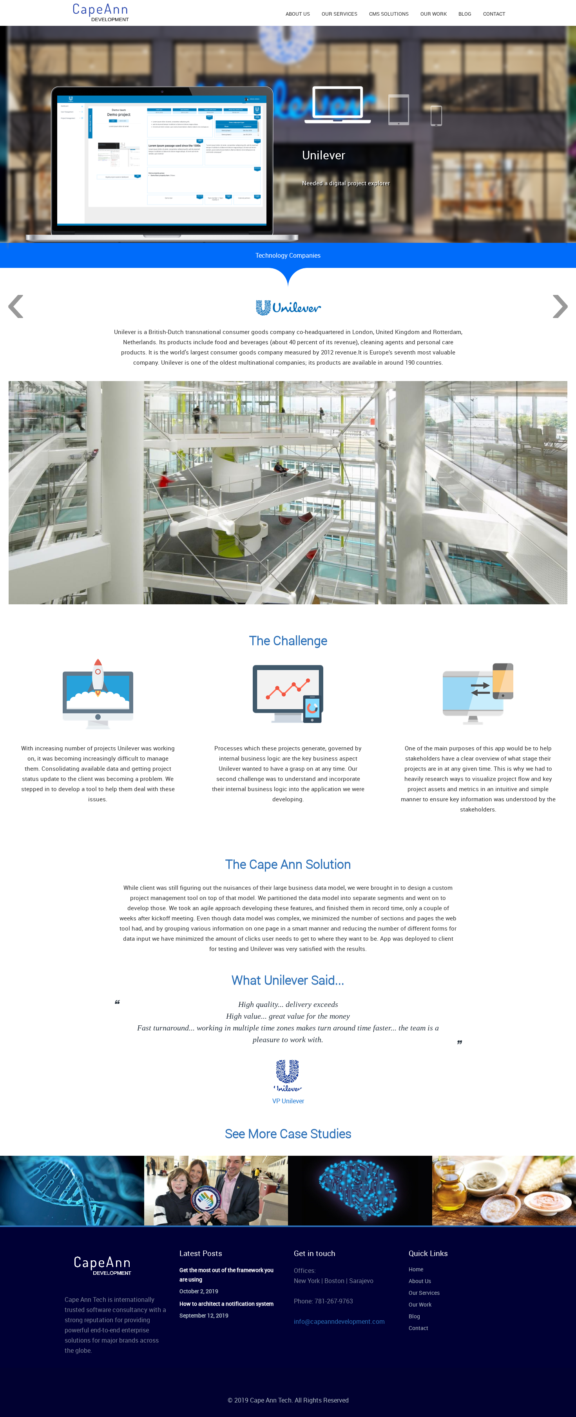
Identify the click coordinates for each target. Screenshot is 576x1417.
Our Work (420, 1304)
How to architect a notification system (226, 1303)
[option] (288, 553)
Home (416, 1269)
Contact (418, 1328)
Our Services (424, 1292)
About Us (420, 1281)
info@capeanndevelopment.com (339, 1321)
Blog (414, 1316)
